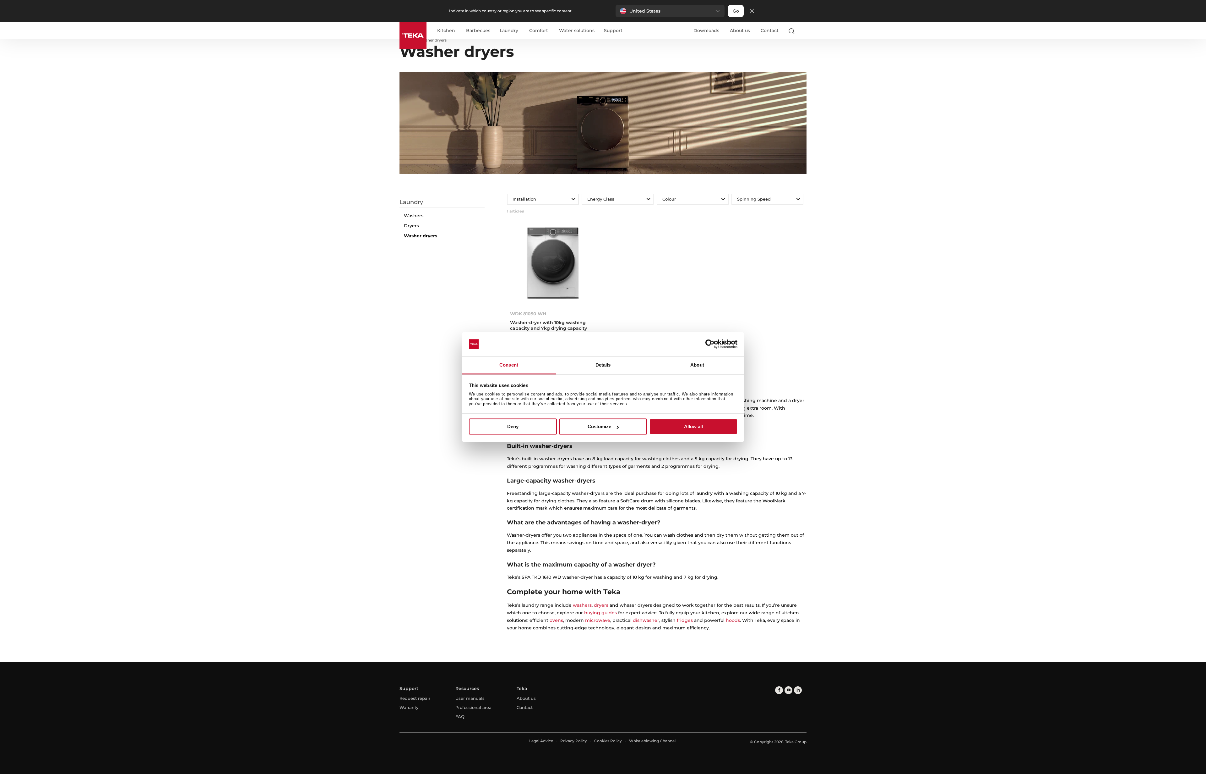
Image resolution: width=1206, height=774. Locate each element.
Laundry (509, 30)
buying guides (600, 613)
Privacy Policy (573, 740)
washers (582, 605)
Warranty (408, 707)
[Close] (752, 11)
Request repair (414, 698)
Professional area (473, 707)
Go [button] (736, 11)
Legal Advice (541, 740)
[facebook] (779, 690)
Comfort (538, 30)
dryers (601, 605)
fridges (685, 620)
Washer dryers (420, 236)
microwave (597, 620)
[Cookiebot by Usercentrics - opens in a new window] (709, 344)
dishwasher (646, 620)
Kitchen (446, 30)
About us (740, 30)
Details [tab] (603, 365)
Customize (599, 426)
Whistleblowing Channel (652, 740)
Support (613, 30)
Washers (413, 215)
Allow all (693, 426)
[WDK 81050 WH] (552, 264)
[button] (670, 11)
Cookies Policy (608, 740)
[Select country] (804, 31)
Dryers (411, 226)
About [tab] (697, 365)
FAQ (459, 716)
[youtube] (788, 690)
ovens (556, 620)
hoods (733, 620)
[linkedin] (798, 690)
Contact (770, 30)
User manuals (470, 698)
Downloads (706, 30)
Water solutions (577, 30)
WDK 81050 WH (528, 314)
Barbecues (478, 30)
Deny (513, 426)
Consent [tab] (508, 365)
